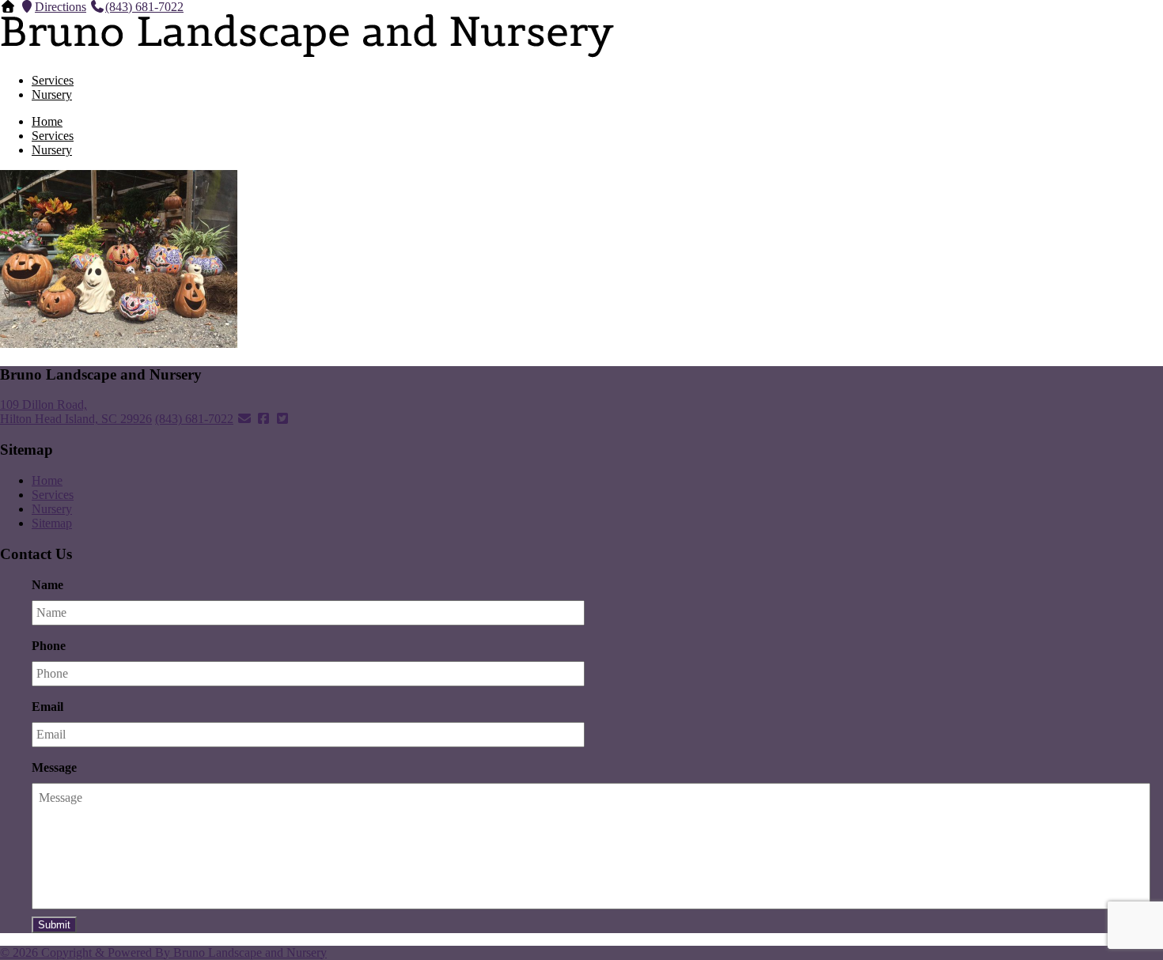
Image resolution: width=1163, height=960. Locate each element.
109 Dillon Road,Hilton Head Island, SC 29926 (76, 411)
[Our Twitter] (282, 418)
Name (47, 584)
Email (47, 706)
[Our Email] (244, 418)
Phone (49, 645)
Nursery (52, 94)
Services (53, 80)
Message (54, 767)
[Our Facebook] (263, 418)
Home (47, 121)
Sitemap (52, 523)
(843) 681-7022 (144, 6)
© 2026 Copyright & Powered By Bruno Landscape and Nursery (163, 952)
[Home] (8, 6)
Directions (60, 6)
